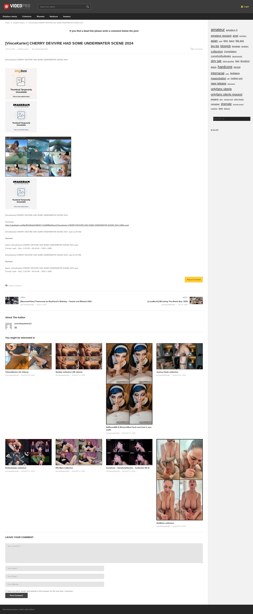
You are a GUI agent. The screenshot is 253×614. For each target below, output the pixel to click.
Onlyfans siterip (10, 16)
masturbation (218, 78)
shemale (226, 104)
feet (237, 61)
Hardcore (54, 16)
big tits (215, 46)
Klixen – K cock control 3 (235, 119)
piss (221, 99)
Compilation (230, 51)
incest (237, 67)
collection (217, 51)
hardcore (18, 286)
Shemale (40, 16)
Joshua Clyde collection (167, 372)
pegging (214, 99)
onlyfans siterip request (226, 94)
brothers (245, 46)
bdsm (231, 41)
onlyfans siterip (221, 89)
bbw (225, 41)
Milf (228, 79)
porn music (239, 99)
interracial (217, 73)
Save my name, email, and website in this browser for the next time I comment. (40, 591)
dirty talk (216, 61)
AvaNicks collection (165, 523)
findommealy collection (15, 468)
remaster (215, 104)
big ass (240, 40)
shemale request (238, 104)
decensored (237, 56)
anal (235, 35)
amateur (11, 286)
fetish (213, 67)
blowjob (225, 46)
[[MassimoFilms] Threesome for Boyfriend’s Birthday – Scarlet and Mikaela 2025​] (53, 301)
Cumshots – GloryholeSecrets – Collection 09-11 (128, 468)
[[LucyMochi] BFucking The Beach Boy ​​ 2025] (155, 301)
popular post (228, 99)
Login (246, 7)
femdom (245, 61)
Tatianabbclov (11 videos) (16, 372)
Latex (227, 74)
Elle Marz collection (64, 468)
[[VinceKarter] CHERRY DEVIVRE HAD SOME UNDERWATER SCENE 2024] (28, 356)
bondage (236, 46)
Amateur (67, 16)
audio (220, 41)
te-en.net (214, 130)
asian (214, 40)
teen (221, 108)
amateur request (221, 35)
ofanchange (231, 84)
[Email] (15, 327)
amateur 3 (231, 30)
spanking (214, 109)
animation (242, 36)
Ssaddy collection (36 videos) (69, 372)
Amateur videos (23, 49)
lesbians (235, 73)
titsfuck (227, 109)
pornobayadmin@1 (23, 323)
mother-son (237, 78)
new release (218, 83)
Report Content (194, 279)
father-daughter (228, 61)
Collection (26, 16)
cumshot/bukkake (221, 56)
